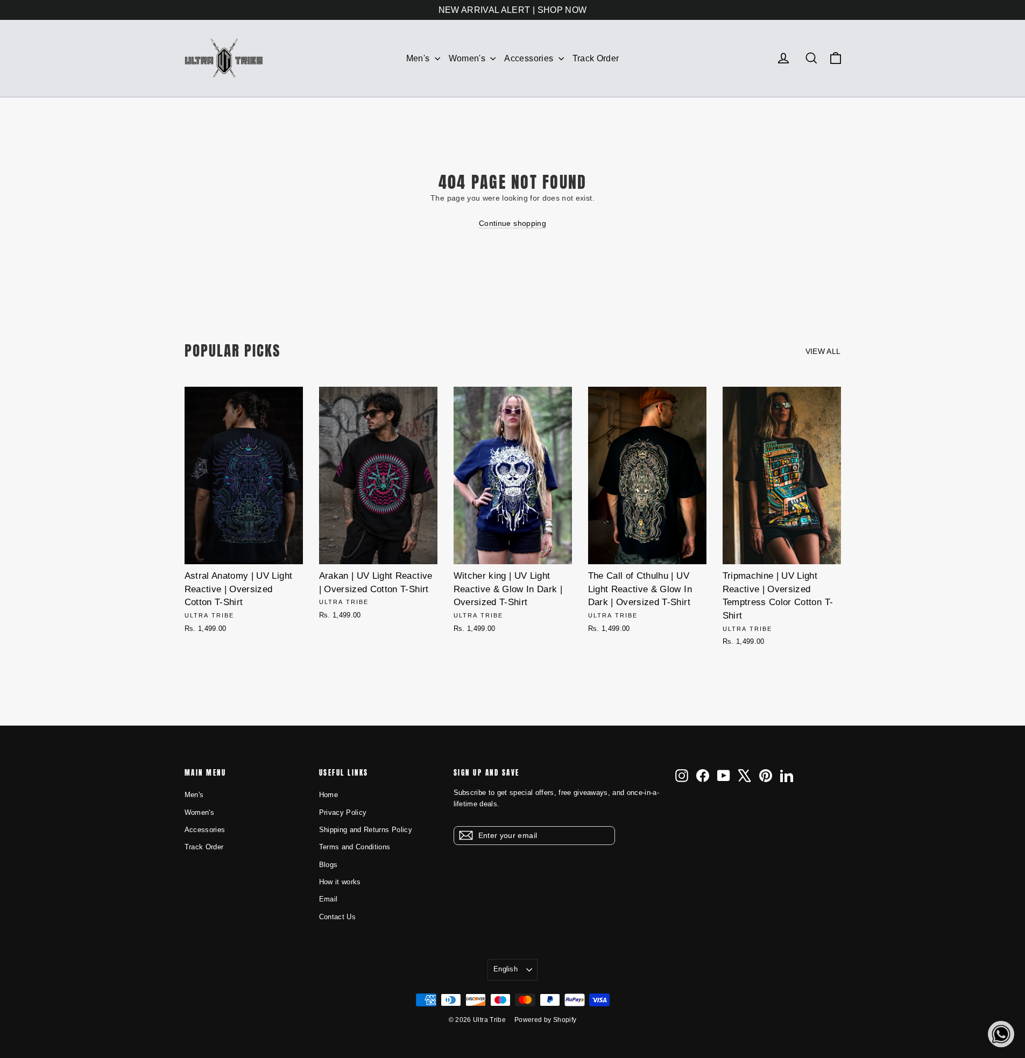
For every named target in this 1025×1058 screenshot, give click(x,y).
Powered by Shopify (545, 1020)
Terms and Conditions (355, 847)
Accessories (529, 58)
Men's (419, 58)
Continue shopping (512, 223)
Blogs (328, 865)
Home (328, 795)
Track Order (595, 58)
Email (328, 899)
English (505, 969)
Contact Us (337, 917)
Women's (468, 58)
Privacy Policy (343, 812)
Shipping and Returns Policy (365, 830)
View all (823, 351)
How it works (340, 882)
